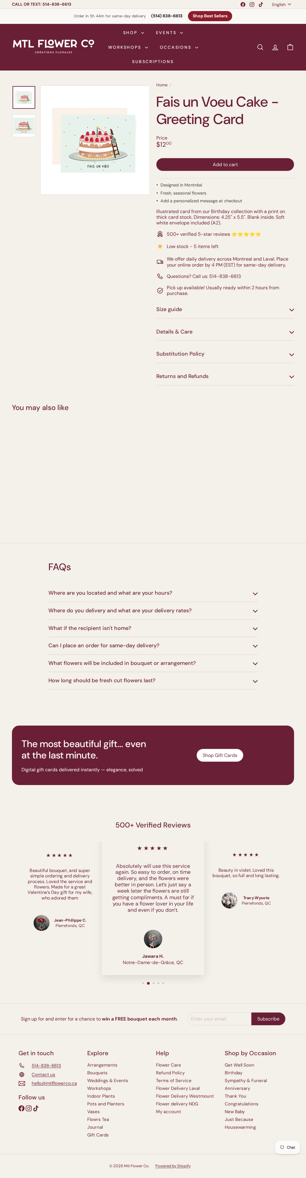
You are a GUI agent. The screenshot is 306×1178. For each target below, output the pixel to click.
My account (168, 1112)
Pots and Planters (105, 1104)
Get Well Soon (239, 1065)
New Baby (235, 1112)
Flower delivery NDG (177, 1104)
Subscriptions (153, 61)
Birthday (233, 1073)
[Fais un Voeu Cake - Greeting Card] (33, 473)
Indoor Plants (101, 1096)
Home (162, 85)
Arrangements (102, 1065)
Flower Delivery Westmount (185, 1096)
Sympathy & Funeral (246, 1081)
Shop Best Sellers (210, 16)
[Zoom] (95, 140)
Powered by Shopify (173, 1165)
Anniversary (237, 1088)
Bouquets (97, 1073)
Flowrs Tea (98, 1119)
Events (167, 32)
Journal (95, 1127)
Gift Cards (98, 1135)
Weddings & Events (107, 1081)
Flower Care (168, 1065)
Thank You (235, 1096)
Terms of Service (174, 1081)
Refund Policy (170, 1073)
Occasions (177, 47)
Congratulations (241, 1104)
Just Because (239, 1119)
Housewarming (240, 1127)
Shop (131, 32)
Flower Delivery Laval (178, 1088)
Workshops (125, 47)
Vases (93, 1112)
